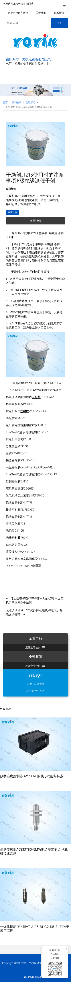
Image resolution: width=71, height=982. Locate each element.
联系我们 (59, 12)
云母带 (36, 397)
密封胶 (24, 411)
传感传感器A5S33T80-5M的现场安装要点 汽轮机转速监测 (34, 851)
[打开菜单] (64, 7)
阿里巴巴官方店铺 (18, 12)
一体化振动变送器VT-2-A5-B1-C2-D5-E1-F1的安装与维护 (34, 928)
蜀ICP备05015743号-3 (35, 977)
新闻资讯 (16, 102)
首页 (5, 102)
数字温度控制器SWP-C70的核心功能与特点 (31, 776)
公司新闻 (30, 102)
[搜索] (59, 23)
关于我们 (41, 12)
